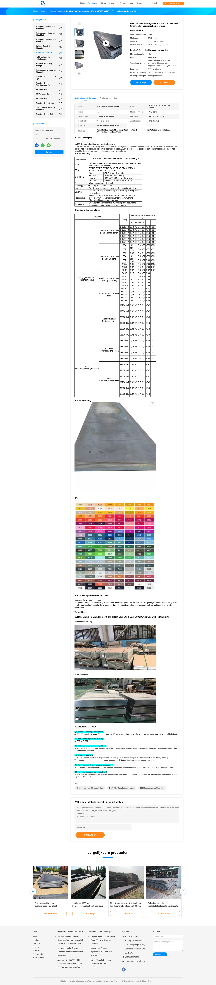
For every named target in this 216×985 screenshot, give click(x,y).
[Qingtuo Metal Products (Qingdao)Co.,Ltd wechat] (49, 145)
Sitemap (36, 950)
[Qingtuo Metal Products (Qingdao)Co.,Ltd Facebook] (124, 969)
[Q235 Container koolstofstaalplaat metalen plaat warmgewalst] (88, 882)
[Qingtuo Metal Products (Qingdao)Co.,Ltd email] (37, 145)
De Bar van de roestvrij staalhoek (49, 109)
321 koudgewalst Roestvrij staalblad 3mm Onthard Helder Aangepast (70, 951)
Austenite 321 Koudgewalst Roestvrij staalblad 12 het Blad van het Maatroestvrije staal (70, 939)
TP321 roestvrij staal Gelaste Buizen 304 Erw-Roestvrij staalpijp (102, 939)
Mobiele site (38, 954)
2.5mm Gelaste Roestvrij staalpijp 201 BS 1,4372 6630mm (100, 963)
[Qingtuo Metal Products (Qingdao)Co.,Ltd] (43, 4)
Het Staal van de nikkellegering (49, 58)
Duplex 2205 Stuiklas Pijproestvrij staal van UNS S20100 (101, 951)
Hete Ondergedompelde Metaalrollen (90, 788)
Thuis (35, 936)
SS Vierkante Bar (49, 94)
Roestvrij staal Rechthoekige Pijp (49, 84)
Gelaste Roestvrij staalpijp (49, 47)
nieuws (36, 947)
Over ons (36, 943)
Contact (49, 152)
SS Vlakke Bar (49, 99)
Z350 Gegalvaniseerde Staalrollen (152, 788)
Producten (37, 940)
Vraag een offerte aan (173, 3)
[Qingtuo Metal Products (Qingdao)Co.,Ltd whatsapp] (43, 145)
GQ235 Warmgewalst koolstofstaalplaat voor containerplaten (46, 906)
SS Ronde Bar (49, 90)
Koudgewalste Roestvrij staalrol (49, 41)
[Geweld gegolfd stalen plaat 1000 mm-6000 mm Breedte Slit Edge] (163, 882)
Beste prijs (141, 82)
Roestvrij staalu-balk (49, 114)
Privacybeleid (38, 957)
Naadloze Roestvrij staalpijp (49, 65)
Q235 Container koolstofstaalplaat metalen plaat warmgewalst (87, 906)
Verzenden (90, 834)
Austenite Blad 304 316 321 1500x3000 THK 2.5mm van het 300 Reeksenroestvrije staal (70, 963)
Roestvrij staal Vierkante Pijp (49, 78)
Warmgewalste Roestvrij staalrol (49, 71)
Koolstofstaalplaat (49, 53)
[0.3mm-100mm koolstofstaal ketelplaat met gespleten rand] (126, 882)
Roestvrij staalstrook (49, 103)
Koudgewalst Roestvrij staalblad (49, 28)
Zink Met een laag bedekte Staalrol (121, 788)
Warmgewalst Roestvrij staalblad (49, 34)
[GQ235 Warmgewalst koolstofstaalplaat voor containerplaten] (50, 882)
